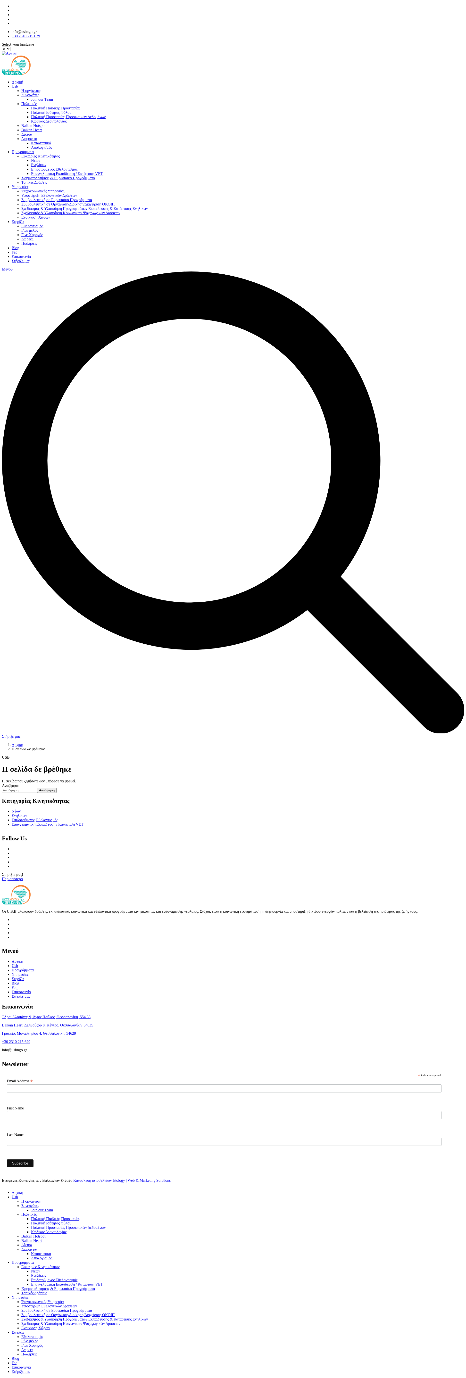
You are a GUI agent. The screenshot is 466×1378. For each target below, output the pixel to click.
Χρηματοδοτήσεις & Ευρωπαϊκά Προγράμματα (58, 178)
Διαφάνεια (29, 139)
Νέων (35, 160)
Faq (14, 252)
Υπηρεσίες (20, 187)
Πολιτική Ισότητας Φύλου (51, 112)
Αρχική (17, 82)
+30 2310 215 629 (26, 36)
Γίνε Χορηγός (32, 235)
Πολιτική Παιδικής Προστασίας (55, 108)
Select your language (18, 44)
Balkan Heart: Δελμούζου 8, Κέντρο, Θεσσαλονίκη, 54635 (47, 1025)
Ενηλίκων (38, 165)
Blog (15, 248)
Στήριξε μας (21, 261)
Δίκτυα (26, 134)
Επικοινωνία (21, 256)
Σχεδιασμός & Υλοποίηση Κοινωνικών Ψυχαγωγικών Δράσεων (70, 213)
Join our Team (42, 99)
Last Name (15, 1135)
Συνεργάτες (30, 95)
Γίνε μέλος (29, 230)
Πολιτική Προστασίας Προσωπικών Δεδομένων (68, 117)
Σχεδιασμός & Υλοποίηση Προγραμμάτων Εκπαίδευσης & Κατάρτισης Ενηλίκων (84, 208)
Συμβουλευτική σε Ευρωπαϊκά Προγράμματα (56, 200)
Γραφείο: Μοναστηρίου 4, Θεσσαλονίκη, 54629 (39, 1033)
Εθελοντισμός (32, 226)
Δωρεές (27, 239)
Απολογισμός (41, 147)
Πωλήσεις (29, 243)
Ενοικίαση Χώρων (35, 217)
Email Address (20, 1081)
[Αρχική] (9, 53)
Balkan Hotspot (33, 125)
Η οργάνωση (31, 91)
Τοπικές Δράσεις (34, 182)
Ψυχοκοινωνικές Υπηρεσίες (42, 191)
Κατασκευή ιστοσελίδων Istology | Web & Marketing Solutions (122, 1180)
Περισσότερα (12, 879)
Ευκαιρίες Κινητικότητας (40, 156)
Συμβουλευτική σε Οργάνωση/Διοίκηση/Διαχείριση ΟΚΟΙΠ (68, 204)
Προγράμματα (23, 152)
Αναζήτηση (10, 785)
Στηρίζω (18, 222)
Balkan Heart (31, 130)
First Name (15, 1108)
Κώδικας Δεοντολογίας (49, 121)
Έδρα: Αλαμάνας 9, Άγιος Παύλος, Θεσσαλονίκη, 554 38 (46, 1017)
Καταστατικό (41, 143)
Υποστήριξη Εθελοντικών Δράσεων (49, 195)
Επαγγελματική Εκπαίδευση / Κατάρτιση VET (67, 174)
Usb (15, 86)
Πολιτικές (29, 104)
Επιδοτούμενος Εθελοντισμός (54, 169)
